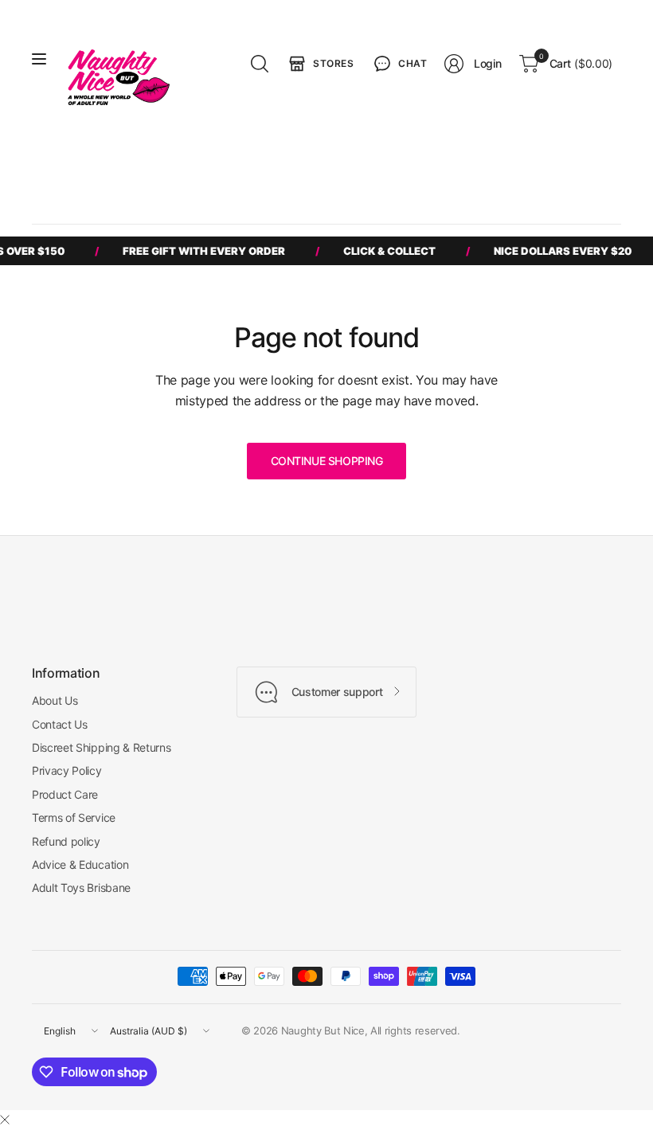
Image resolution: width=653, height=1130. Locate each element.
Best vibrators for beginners (116, 167)
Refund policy (66, 841)
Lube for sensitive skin (102, 196)
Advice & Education (80, 864)
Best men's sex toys (252, 167)
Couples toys (353, 167)
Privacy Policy (67, 770)
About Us (54, 700)
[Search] (259, 63)
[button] (399, 63)
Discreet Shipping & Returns (101, 747)
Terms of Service (73, 817)
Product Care (65, 794)
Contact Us (60, 724)
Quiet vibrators (551, 167)
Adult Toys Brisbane (81, 887)
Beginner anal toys (450, 167)
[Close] (5, 1119)
